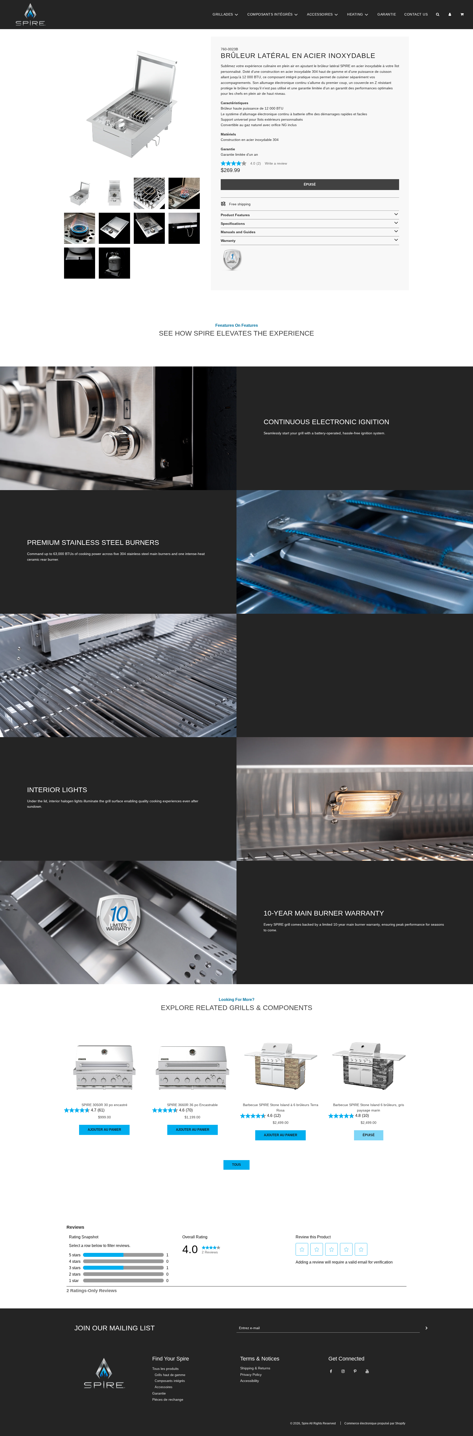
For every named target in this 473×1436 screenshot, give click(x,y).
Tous (236, 1165)
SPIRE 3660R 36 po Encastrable (192, 1105)
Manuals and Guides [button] (238, 232)
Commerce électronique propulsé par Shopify (374, 1423)
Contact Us (416, 14)
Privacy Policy (251, 1375)
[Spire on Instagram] (343, 1371)
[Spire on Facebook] (331, 1371)
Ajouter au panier (104, 1129)
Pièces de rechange (167, 1399)
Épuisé (369, 1135)
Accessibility (249, 1381)
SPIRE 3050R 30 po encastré (104, 1105)
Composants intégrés (170, 1381)
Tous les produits (165, 1369)
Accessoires (163, 1387)
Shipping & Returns (255, 1368)
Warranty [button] (228, 241)
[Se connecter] (450, 14)
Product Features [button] (235, 215)
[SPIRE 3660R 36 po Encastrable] (192, 1056)
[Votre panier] (462, 14)
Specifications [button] (233, 224)
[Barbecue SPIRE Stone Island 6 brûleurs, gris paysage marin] (368, 1056)
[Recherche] (437, 14)
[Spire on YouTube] (367, 1371)
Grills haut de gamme (170, 1375)
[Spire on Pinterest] (355, 1371)
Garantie (386, 14)
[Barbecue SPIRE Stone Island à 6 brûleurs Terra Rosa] (280, 1056)
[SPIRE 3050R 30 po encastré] (104, 1056)
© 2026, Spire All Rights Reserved (313, 1423)
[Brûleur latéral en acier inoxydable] (79, 193)
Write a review (276, 163)
